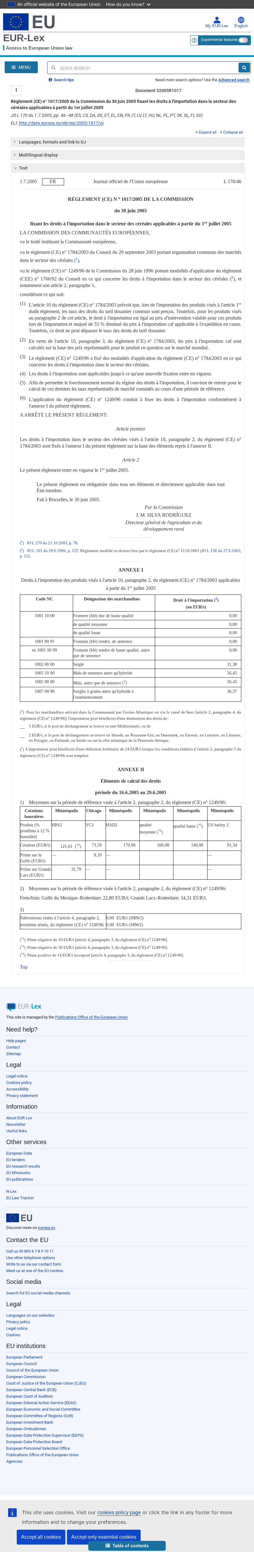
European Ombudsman (26, 1428)
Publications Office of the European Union (91, 1017)
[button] (127, 1546)
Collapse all (233, 132)
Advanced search (233, 79)
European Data (19, 1153)
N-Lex (11, 1191)
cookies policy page (119, 1512)
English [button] (241, 26)
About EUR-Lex (19, 1118)
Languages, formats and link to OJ (52, 141)
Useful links (16, 1131)
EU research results (23, 1166)
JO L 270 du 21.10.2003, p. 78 (52, 543)
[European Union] (19, 1218)
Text (23, 168)
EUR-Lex (24, 37)
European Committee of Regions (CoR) (39, 1415)
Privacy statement (22, 1095)
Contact (13, 1047)
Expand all (208, 132)
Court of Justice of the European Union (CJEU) (46, 1383)
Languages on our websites (30, 1315)
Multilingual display (38, 155)
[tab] (127, 142)
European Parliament (24, 1357)
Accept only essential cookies (103, 1537)
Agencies (14, 1461)
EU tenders (15, 1159)
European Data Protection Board (34, 1441)
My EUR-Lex (216, 26)
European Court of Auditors (29, 1396)
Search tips (63, 79)
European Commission (26, 1376)
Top (24, 967)
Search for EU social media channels (38, 1293)
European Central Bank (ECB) (31, 1389)
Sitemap (13, 1053)
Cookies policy (19, 1082)
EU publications (19, 1179)
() (76, 260)
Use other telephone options (30, 1257)
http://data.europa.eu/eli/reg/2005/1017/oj (61, 123)
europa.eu (46, 1227)
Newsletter (15, 1124)
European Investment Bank (29, 1422)
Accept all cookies (41, 1537)
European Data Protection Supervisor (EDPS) (45, 1435)
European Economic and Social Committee (43, 1409)
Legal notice (17, 1076)
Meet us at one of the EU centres (34, 1270)
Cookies (13, 1335)
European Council (21, 1363)
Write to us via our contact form (33, 1264)
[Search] (244, 68)
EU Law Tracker (20, 1198)
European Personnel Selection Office (38, 1448)
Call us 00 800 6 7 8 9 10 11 (30, 1251)
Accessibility (17, 1089)
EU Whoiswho (18, 1172)
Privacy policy (18, 1322)
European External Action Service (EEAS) (41, 1402)
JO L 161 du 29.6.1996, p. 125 (52, 551)
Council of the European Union (32, 1370)
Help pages (16, 1040)
